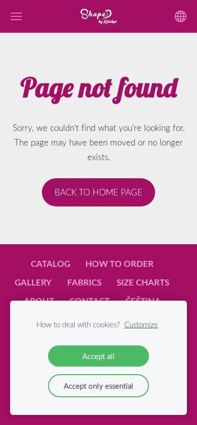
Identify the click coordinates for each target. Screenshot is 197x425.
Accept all (98, 356)
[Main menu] (16, 16)
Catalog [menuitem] (50, 263)
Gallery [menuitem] (33, 282)
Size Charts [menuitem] (143, 282)
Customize (141, 324)
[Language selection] (180, 16)
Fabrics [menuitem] (84, 282)
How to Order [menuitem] (119, 263)
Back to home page (98, 192)
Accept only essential (98, 385)
